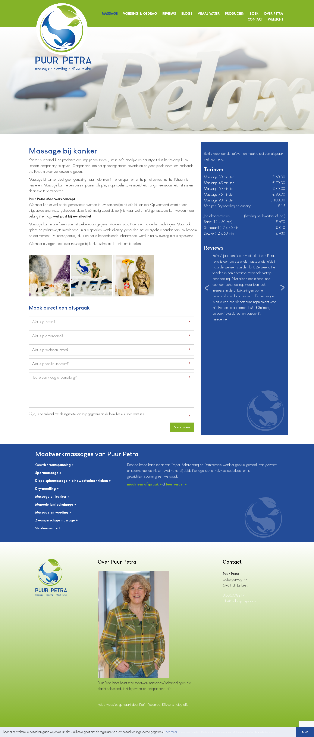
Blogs (186, 13)
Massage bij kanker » (52, 496)
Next (281, 287)
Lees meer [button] (171, 731)
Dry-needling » (47, 488)
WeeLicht (275, 19)
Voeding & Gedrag (140, 13)
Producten (234, 13)
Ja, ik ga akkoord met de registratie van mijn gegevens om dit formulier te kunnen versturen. (89, 413)
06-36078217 (234, 595)
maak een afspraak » (144, 484)
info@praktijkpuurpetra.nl (239, 601)
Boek (254, 13)
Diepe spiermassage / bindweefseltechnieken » (73, 480)
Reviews (169, 13)
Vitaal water (209, 13)
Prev (207, 287)
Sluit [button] (305, 731)
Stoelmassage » (47, 528)
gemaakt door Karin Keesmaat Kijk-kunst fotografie (153, 704)
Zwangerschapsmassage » (56, 520)
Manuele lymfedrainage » (55, 504)
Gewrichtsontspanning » (54, 465)
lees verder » (176, 484)
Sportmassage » (48, 473)
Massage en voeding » (53, 512)
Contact (255, 19)
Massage (110, 13)
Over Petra (273, 13)
